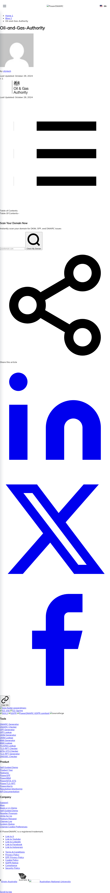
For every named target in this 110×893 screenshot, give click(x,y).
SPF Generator (7, 729)
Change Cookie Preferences (13, 826)
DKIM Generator (8, 735)
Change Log (6, 821)
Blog (2, 805)
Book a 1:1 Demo (8, 808)
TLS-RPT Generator (10, 753)
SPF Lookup (6, 732)
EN (105, 6)
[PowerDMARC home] (55, 6)
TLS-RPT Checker (9, 748)
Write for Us (6, 816)
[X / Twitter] (55, 583)
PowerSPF (5, 775)
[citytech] (17, 66)
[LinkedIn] (55, 472)
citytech (7, 71)
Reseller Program (8, 813)
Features (4, 772)
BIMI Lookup (6, 743)
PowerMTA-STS (8, 780)
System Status (7, 824)
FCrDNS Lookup (8, 745)
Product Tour (6, 770)
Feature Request (8, 818)
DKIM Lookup (6, 737)
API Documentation (9, 791)
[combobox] (103, 6)
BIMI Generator (7, 740)
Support (4, 802)
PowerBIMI (5, 778)
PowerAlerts (6, 786)
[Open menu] (5, 6)
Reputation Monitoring (11, 788)
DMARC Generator (9, 724)
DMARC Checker (8, 727)
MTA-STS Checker (9, 751)
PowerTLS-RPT (7, 783)
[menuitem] (57, 852)
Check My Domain (34, 249)
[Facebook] (55, 694)
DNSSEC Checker (8, 756)
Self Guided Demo (9, 767)
